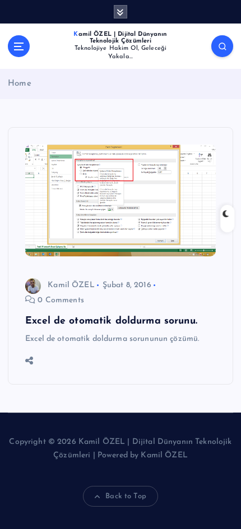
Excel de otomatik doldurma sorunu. (111, 321)
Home (19, 83)
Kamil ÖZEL (71, 285)
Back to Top (125, 496)
